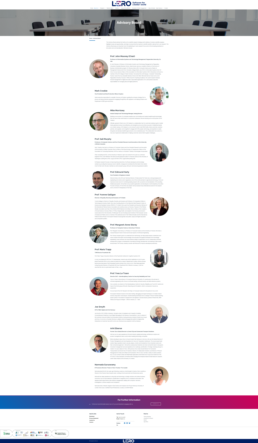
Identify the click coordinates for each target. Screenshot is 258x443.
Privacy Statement (93, 418)
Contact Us (92, 420)
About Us (96, 8)
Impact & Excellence (125, 8)
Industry (117, 8)
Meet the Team (110, 8)
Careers (91, 422)
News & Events (152, 8)
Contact (166, 8)
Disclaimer (92, 416)
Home (91, 8)
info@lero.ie (121, 418)
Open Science (159, 8)
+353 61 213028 (121, 417)
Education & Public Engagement (139, 8)
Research (102, 8)
